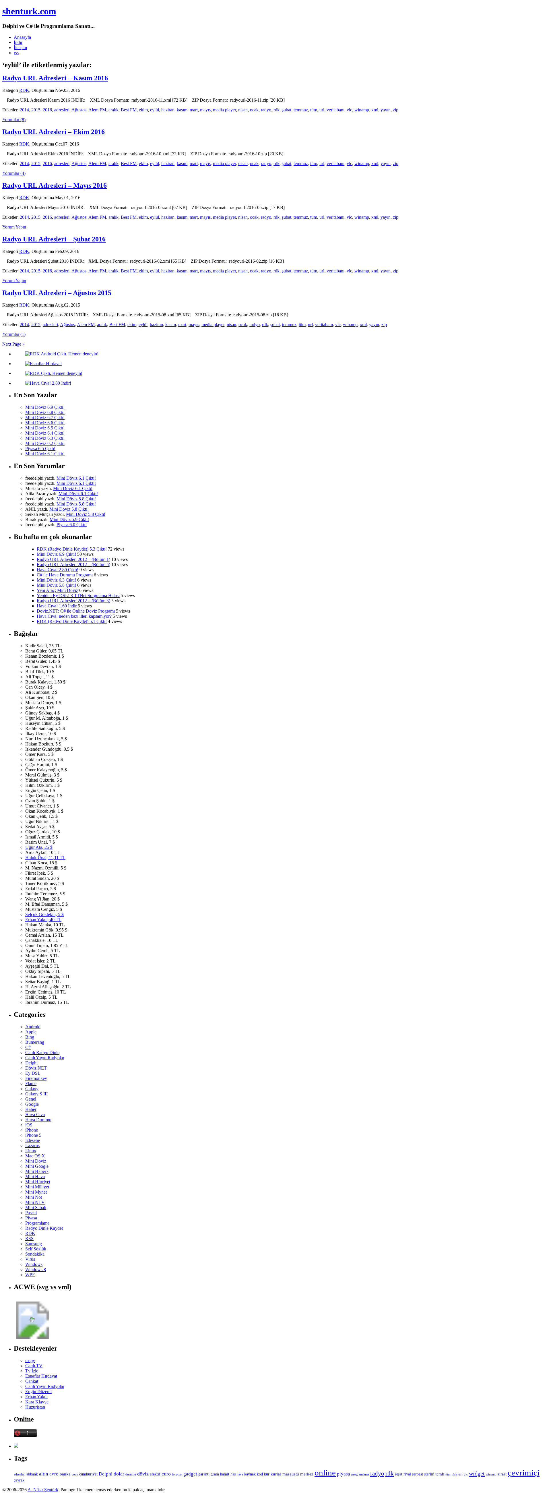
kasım (182, 109)
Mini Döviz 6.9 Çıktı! (45, 407)
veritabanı (335, 109)
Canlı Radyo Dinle (42, 1052)
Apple (30, 1031)
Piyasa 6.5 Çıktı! (40, 448)
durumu (130, 1474)
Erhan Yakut (36, 1396)
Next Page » (13, 344)
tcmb (439, 1474)
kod (260, 1474)
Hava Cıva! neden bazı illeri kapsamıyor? (74, 616)
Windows (33, 1264)
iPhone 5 (33, 1135)
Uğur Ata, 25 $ (39, 847)
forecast (177, 1474)
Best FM (129, 109)
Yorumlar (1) (14, 334)
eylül (154, 109)
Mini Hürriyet (37, 1181)
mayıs (205, 109)
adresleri (61, 109)
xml (374, 109)
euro (166, 1474)
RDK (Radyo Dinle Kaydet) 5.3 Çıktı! (72, 549)
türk (454, 1474)
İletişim (20, 47)
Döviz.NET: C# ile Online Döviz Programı (76, 611)
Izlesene (32, 1140)
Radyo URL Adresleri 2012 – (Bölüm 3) (73, 600)
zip (395, 109)
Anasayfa (22, 37)
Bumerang (34, 1042)
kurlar (276, 1474)
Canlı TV (33, 1365)
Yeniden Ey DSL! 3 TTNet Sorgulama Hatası (78, 595)
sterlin (429, 1474)
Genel (30, 1099)
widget (477, 1473)
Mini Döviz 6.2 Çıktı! (45, 443)
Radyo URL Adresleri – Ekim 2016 (53, 131)
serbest (417, 1474)
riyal (407, 1474)
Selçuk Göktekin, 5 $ (44, 914)
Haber (30, 1109)
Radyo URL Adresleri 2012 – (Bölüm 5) (73, 564)
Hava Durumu (38, 1119)
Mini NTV (35, 1202)
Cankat (31, 1381)
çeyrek (19, 1480)
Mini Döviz (35, 1161)
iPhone (31, 1130)
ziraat (502, 1474)
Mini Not (33, 1197)
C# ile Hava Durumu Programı (65, 574)
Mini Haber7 (36, 1171)
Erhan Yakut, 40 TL (43, 919)
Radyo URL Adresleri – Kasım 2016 (55, 78)
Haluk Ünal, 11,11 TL (45, 857)
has (233, 1474)
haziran (167, 109)
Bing (29, 1037)
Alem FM (97, 109)
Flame (30, 1083)
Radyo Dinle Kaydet (44, 1228)
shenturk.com (29, 11)
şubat (286, 109)
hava (240, 1474)
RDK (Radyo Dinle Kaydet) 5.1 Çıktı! (72, 621)
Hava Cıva (35, 1114)
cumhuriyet (88, 1474)
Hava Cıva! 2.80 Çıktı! (57, 569)
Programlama (37, 1223)
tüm (313, 109)
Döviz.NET (36, 1068)
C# (28, 1047)
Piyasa (31, 1217)
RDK (24, 90)
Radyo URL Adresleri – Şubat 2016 (54, 239)
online (325, 1472)
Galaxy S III (36, 1093)
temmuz (301, 109)
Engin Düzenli (38, 1391)
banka (65, 1474)
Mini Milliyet (37, 1186)
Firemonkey (36, 1078)
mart (194, 109)
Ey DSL (32, 1073)
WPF (30, 1274)
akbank (32, 1474)
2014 (24, 109)
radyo (266, 109)
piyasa (343, 1474)
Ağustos (78, 109)
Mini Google (36, 1166)
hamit (224, 1474)
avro (54, 1474)
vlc (349, 109)
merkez (306, 1474)
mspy (30, 1360)
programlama (360, 1474)
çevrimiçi (524, 1472)
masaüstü (290, 1474)
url (321, 109)
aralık (113, 109)
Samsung (33, 1243)
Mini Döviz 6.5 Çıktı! (45, 427)
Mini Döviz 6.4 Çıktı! (45, 433)
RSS (29, 1238)
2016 (47, 109)
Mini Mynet (36, 1192)
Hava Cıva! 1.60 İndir (57, 605)
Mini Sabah (35, 1207)
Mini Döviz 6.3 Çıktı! (45, 438)
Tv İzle (31, 1370)
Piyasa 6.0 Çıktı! (72, 524)
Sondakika (34, 1254)
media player (224, 109)
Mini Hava (35, 1176)
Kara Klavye (36, 1401)
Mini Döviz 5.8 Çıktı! (76, 498)
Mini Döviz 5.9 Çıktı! (69, 519)
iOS (28, 1124)
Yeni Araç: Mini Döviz (57, 590)
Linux (30, 1150)
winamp (361, 109)
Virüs (30, 1259)
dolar (119, 1474)
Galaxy (31, 1088)
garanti (203, 1474)
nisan (243, 109)
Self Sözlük (35, 1248)
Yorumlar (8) (14, 119)
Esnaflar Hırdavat (41, 1376)
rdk (276, 109)
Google (32, 1104)
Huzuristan (35, 1407)
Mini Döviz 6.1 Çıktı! (45, 453)
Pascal (31, 1212)
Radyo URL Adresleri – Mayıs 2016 (54, 185)
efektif (155, 1474)
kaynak (250, 1474)
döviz (143, 1474)
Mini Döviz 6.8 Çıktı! (45, 412)
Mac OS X (35, 1155)
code (75, 1474)
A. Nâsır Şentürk (43, 1489)
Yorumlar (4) (14, 173)
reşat (398, 1474)
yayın (386, 109)
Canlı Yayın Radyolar (44, 1057)
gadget (190, 1474)
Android (32, 1026)
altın (43, 1474)
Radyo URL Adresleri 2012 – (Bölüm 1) (73, 559)
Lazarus (32, 1145)
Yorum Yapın (14, 226)
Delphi (31, 1062)
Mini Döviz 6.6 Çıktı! (45, 422)
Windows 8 (35, 1269)
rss (16, 52)
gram (215, 1474)
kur (266, 1474)
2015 (35, 109)
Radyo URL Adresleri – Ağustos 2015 (56, 293)
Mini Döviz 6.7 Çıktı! (45, 417)
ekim (143, 109)
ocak (254, 109)
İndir (18, 42)
